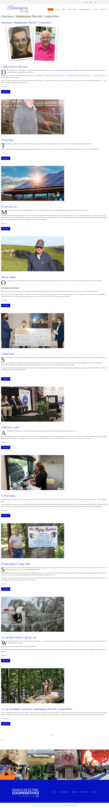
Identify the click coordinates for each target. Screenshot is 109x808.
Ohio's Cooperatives (64, 792)
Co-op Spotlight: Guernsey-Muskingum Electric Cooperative (36, 709)
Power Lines (4, 86)
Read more (6, 92)
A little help (7, 353)
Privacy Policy (84, 792)
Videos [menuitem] (64, 9)
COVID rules (8, 495)
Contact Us (94, 792)
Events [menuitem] (96, 9)
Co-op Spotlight (5, 718)
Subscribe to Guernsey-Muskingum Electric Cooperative (1, 739)
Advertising (75, 792)
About (54, 792)
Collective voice (10, 427)
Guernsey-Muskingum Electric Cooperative (26, 22)
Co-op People (4, 153)
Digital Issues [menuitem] (73, 9)
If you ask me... (9, 206)
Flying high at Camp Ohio (16, 564)
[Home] (18, 9)
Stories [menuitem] (57, 9)
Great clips (7, 140)
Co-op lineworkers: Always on (18, 637)
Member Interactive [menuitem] (85, 9)
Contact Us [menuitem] (103, 9)
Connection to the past (14, 66)
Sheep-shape (8, 277)
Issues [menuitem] (50, 9)
